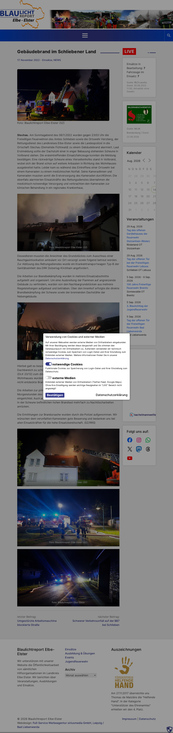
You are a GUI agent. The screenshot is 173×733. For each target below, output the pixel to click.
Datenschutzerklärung (57, 358)
